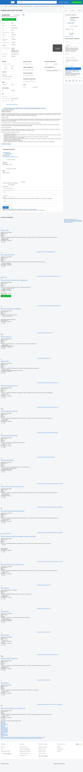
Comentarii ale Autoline (24, 753)
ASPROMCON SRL (6, 152)
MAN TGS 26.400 (5, 230)
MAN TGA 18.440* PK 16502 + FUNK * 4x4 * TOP (12, 486)
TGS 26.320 (13, 25)
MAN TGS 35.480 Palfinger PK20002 (9, 435)
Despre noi (3, 747)
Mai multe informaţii (69, 36)
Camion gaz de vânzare (10, 738)
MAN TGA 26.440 (5, 588)
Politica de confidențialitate (25, 749)
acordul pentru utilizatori (32, 209)
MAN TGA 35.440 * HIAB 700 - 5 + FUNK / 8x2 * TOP (13, 708)
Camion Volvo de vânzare (33, 737)
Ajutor (2, 749)
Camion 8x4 (3, 738)
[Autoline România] (5, 2)
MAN (12, 23)
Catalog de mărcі (23, 755)
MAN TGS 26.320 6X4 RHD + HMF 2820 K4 (11, 308)
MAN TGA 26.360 (5, 683)
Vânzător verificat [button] (8, 153)
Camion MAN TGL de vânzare (17, 737)
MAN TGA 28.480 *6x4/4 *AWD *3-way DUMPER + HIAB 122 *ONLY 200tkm (18, 536)
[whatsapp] (3, 166)
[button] (56, 10)
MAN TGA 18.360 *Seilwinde (7, 460)
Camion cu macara (41, 737)
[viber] (4, 166)
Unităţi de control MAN (68, 220)
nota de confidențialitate (17, 209)
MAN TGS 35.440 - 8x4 (6, 336)
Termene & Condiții (23, 747)
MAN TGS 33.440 (5, 611)
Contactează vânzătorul (5, 751)
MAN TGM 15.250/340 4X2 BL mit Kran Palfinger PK (12, 511)
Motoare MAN (75, 220)
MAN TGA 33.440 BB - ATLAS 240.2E (9, 658)
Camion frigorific (18, 738)
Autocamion (25, 737)
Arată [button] (11, 164)
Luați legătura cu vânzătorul (9, 19)
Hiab (12, 66)
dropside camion (14, 27)
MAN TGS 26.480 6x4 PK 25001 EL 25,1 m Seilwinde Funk (14, 280)
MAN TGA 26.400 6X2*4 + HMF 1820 (9, 411)
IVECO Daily (39, 738)
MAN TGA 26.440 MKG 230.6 (7, 254)
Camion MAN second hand (6, 737)
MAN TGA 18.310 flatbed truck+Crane (9, 385)
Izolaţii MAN (71, 221)
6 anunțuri (9, 154)
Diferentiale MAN (69, 222)
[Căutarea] (18, 2)
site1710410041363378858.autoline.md (10, 156)
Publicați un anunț (5, 296)
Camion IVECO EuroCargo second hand (29, 738)
